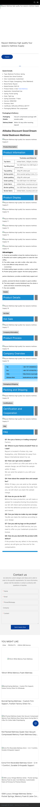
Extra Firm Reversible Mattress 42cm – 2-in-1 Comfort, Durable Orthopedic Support (20, 764)
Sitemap (17, 805)
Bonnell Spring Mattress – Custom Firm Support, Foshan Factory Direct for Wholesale (18, 702)
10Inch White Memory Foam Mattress (17, 673)
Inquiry (7, 57)
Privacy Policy (24, 805)
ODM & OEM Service (24, 645)
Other (4, 645)
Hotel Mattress (23, 89)
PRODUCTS (12, 645)
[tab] (20, 65)
